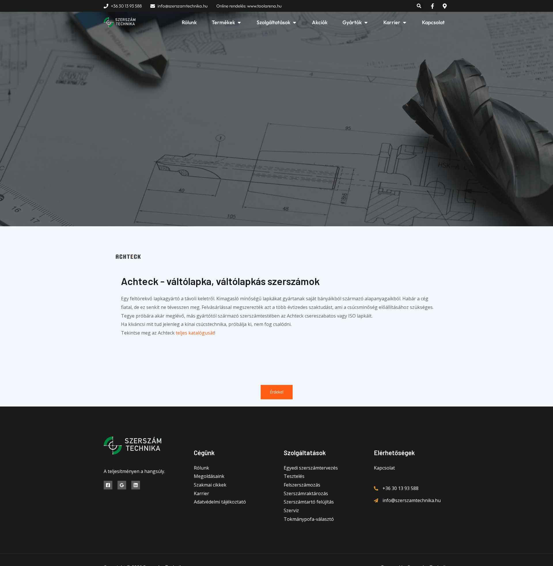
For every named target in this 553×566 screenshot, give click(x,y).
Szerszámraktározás (306, 493)
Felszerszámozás (302, 485)
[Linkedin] (135, 485)
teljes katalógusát (195, 333)
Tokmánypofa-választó (309, 519)
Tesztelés (294, 476)
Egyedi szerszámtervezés (311, 468)
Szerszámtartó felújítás (309, 502)
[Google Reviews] (122, 485)
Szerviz (291, 510)
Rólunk (201, 468)
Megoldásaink (209, 476)
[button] (418, 5)
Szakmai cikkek (210, 485)
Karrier (201, 493)
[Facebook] (108, 485)
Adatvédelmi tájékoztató (220, 502)
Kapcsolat (384, 468)
